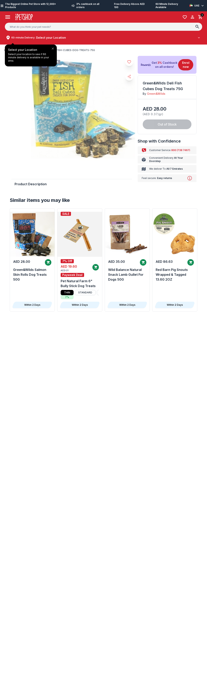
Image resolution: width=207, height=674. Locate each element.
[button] (167, 65)
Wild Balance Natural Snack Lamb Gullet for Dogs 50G (126, 274)
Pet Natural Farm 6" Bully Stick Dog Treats (78, 283)
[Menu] (8, 17)
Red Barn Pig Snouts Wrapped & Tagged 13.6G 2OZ (172, 274)
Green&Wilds (156, 93)
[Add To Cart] (48, 262)
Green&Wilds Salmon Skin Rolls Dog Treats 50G (30, 274)
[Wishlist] (185, 17)
